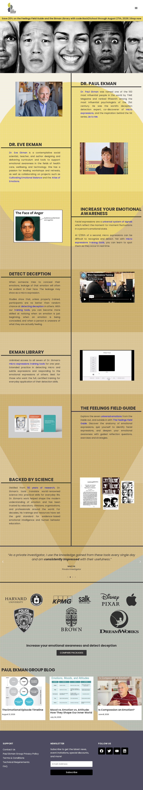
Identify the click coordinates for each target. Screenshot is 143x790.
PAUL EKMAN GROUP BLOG (28, 670)
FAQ (5, 766)
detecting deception (32, 306)
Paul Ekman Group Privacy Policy (21, 753)
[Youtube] (117, 751)
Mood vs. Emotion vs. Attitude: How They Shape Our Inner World (71, 711)
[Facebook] (101, 751)
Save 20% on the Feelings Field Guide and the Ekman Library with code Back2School (71, 18)
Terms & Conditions (13, 758)
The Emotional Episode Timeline (22, 709)
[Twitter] (109, 751)
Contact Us (9, 749)
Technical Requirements (16, 762)
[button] (2, 561)
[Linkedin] (124, 751)
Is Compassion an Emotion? (116, 709)
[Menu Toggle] (136, 8)
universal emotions (111, 416)
